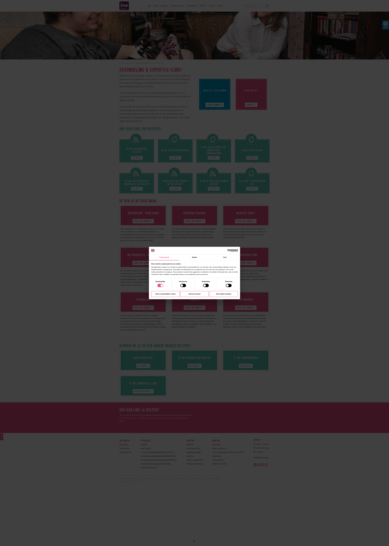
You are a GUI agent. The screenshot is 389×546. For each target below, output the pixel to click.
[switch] (183, 285)
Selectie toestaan (195, 294)
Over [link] (225, 257)
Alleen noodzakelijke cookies (165, 294)
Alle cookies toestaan (223, 294)
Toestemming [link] (164, 257)
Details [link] (194, 257)
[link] (229, 250)
